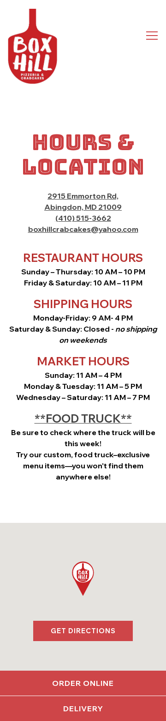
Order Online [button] (83, 683)
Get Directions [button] (83, 630)
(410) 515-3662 (83, 218)
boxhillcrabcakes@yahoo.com (83, 229)
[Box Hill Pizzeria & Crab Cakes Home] (32, 46)
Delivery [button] (83, 708)
